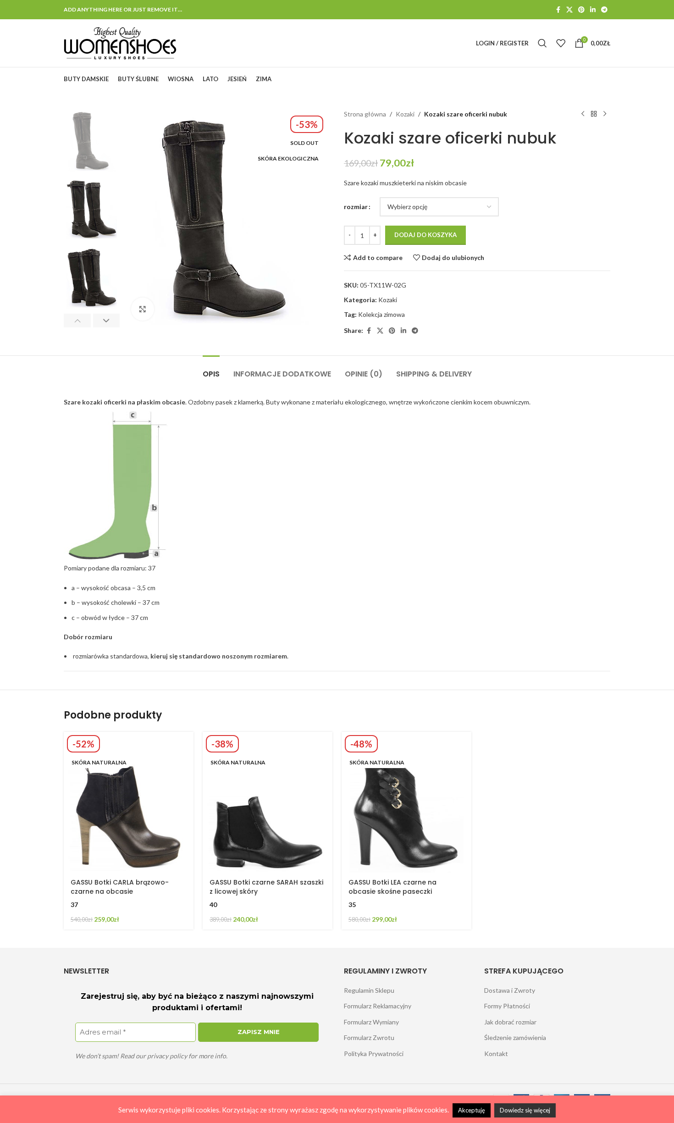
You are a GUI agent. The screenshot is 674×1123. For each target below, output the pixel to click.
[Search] (542, 43)
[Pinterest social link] (581, 10)
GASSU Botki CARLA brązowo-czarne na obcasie (120, 887)
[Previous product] (582, 114)
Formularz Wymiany (371, 1022)
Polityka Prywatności (373, 1053)
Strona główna (365, 114)
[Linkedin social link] (592, 10)
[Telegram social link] (604, 10)
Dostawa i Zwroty (509, 990)
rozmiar (356, 206)
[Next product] (604, 114)
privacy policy (167, 1056)
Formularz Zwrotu (369, 1037)
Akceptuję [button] (471, 1110)
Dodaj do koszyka (425, 234)
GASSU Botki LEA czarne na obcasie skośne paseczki (392, 887)
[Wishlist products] (561, 43)
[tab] (211, 369)
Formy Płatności (507, 1006)
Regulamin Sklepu (369, 990)
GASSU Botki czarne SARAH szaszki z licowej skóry (266, 887)
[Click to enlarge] (142, 309)
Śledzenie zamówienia (515, 1037)
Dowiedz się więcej (525, 1110)
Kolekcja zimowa (381, 314)
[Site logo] (120, 42)
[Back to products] (593, 114)
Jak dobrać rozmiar (510, 1022)
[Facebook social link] (558, 10)
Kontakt (496, 1053)
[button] (77, 320)
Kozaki (405, 114)
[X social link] (569, 10)
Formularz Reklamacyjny (377, 1006)
